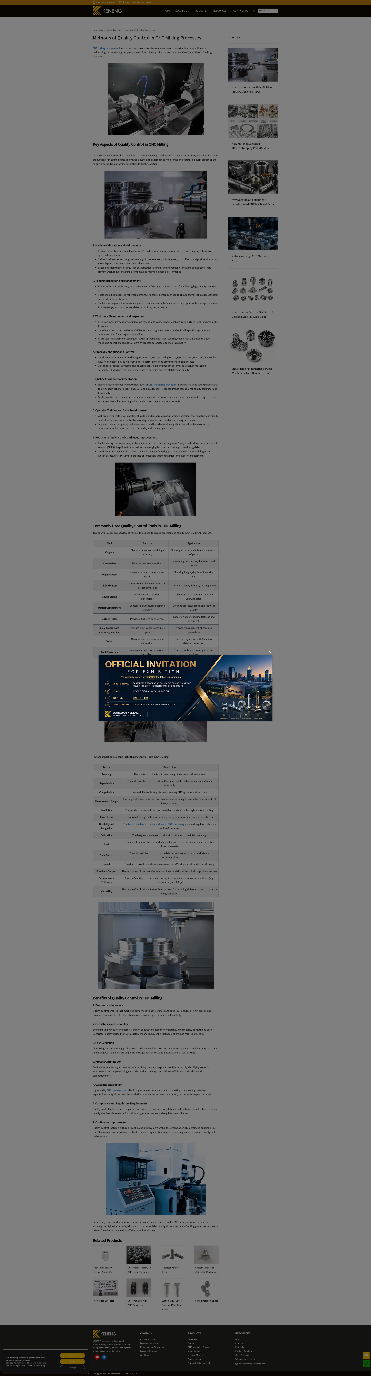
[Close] (269, 652)
